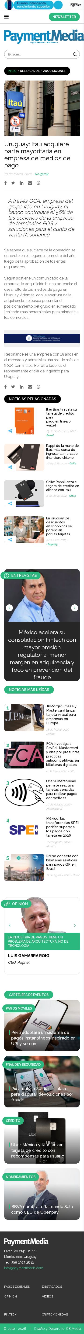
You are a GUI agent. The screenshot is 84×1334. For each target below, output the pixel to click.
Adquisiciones (54, 71)
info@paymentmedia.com (23, 1268)
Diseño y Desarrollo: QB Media (57, 1328)
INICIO (12, 71)
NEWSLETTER (64, 17)
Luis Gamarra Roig (28, 955)
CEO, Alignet (18, 962)
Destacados (30, 71)
